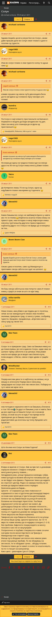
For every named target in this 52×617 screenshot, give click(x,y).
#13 (49, 402)
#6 (50, 183)
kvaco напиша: (8, 152)
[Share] (46, 33)
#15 (49, 463)
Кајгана (6, 602)
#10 (49, 307)
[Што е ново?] (44, 3)
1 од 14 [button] (18, 19)
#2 (50, 59)
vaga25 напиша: (9, 86)
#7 (50, 211)
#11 (49, 342)
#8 (50, 249)
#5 (50, 147)
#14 (49, 443)
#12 (49, 375)
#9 (50, 284)
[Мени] (3, 2)
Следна (27, 19)
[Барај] (49, 3)
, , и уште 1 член (20, 131)
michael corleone (9, 15)
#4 (50, 115)
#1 (50, 34)
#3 (50, 81)
